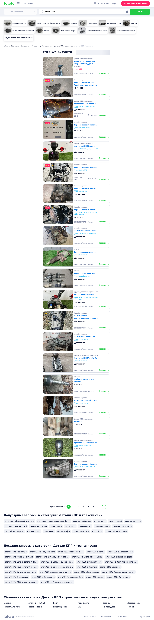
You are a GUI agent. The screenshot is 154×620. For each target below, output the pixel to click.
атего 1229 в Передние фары (119, 557)
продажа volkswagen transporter (19, 521)
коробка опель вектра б (16, 526)
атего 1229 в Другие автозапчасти (20, 572)
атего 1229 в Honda (95, 552)
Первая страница (57, 507)
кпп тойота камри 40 (14, 531)
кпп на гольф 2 (115, 521)
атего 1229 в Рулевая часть (89, 562)
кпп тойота (97, 531)
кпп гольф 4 (70, 526)
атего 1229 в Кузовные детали (19, 557)
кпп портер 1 (100, 521)
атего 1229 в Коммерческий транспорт (119, 572)
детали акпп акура (38, 526)
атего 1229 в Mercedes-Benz (70, 552)
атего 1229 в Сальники (110, 567)
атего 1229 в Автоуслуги (118, 577)
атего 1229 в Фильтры (87, 567)
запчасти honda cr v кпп (116, 531)
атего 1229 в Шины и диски (86, 572)
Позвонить (104, 73)
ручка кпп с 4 (56, 526)
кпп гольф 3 (49, 531)
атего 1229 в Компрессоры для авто (57, 567)
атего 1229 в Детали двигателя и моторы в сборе (53, 557)
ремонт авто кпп (133, 521)
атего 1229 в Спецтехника (16, 577)
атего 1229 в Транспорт (16, 552)
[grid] (76, 279)
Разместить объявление (135, 3)
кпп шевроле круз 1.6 (122, 526)
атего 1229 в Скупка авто (43, 577)
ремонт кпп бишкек (82, 521)
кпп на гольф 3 (33, 531)
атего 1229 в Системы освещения (87, 557)
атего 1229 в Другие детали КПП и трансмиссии (21, 562)
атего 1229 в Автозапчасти (120, 552)
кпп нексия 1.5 (85, 526)
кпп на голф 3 (63, 531)
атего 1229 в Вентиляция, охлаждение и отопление (121, 562)
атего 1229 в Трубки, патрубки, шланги (21, 567)
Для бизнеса (28, 3)
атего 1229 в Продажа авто (42, 552)
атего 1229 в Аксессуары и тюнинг (55, 572)
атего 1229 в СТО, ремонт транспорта (21, 582)
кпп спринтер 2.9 (102, 526)
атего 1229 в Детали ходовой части (57, 562)
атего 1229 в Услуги (95, 577)
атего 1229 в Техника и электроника (57, 582)
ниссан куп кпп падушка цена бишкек (54, 521)
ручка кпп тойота (81, 531)
